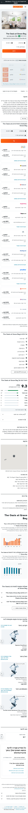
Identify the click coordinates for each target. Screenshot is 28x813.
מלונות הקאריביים (9, 806)
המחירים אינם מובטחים (19, 788)
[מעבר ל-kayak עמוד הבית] (18, 7)
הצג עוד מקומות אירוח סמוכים (6, 626)
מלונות (15, 806)
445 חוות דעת (10, 36)
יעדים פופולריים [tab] (8, 757)
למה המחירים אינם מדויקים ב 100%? (16, 799)
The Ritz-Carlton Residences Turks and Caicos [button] (15, 710)
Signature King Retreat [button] (21, 645)
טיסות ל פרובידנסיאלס (18, 768)
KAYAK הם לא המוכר (20, 793)
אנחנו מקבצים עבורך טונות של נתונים (16, 796)
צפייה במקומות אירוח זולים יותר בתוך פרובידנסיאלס (6, 658)
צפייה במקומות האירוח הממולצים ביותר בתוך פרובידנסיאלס (6, 690)
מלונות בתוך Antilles (8, 808)
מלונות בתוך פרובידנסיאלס (17, 772)
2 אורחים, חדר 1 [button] (20, 47)
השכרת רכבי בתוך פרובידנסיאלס (16, 770)
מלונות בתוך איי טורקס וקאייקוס (20, 808)
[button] (1, 2)
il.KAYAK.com (21, 806)
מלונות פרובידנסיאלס (20, 809)
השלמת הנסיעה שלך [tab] (19, 757)
